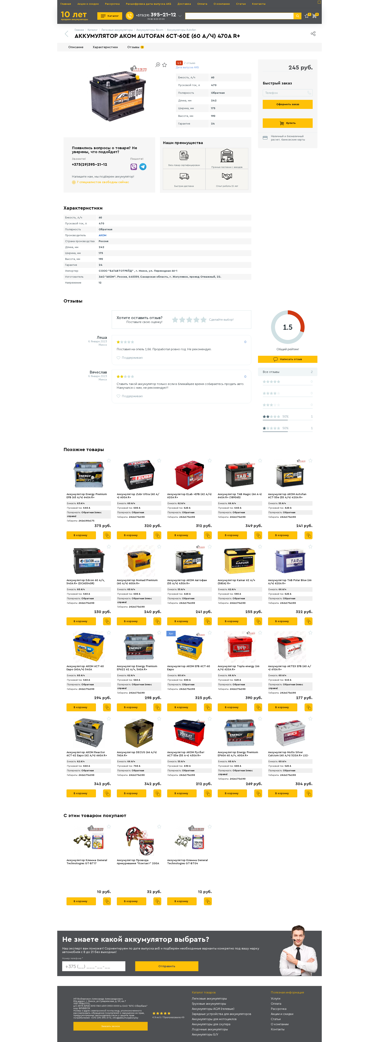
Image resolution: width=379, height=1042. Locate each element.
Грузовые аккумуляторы (209, 1003)
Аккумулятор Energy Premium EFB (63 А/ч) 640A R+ (87, 496)
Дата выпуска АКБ (187, 67)
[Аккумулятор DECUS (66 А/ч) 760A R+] (139, 733)
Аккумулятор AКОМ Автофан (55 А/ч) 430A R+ (187, 582)
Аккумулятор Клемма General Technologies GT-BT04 (187, 862)
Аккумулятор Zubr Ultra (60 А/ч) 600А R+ (138, 496)
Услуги (275, 998)
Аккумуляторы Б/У (205, 1034)
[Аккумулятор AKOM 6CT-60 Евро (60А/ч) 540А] (89, 647)
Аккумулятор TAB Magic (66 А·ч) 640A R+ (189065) (240, 496)
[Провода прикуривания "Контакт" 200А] (139, 841)
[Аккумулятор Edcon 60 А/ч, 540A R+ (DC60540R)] (89, 561)
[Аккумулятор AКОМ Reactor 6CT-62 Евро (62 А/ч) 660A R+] (89, 733)
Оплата (202, 4)
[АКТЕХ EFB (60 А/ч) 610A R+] (290, 647)
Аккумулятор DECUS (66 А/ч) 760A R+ (137, 754)
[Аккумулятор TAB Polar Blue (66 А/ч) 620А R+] (290, 561)
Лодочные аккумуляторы (210, 1029)
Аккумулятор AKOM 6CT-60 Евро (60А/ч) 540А (85, 668)
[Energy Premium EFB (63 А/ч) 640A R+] (89, 475)
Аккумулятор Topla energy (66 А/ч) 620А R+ (238, 668)
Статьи (241, 4)
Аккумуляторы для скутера (211, 1024)
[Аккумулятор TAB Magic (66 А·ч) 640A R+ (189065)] (240, 475)
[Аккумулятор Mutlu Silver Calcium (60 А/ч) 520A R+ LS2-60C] (290, 733)
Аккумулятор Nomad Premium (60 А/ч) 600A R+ (137, 582)
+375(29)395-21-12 (89, 165)
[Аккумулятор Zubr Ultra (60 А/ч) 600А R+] (139, 475)
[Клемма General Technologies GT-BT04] (189, 841)
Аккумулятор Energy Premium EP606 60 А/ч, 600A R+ (238, 754)
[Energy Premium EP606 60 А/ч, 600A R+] (240, 733)
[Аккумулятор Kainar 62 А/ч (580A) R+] (240, 561)
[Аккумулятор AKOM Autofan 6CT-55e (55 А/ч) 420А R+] (290, 475)
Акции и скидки (88, 4)
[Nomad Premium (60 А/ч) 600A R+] (139, 561)
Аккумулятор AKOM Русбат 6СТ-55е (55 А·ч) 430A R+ (186, 754)
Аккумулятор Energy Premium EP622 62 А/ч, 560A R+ (137, 668)
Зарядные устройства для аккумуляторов (221, 1014)
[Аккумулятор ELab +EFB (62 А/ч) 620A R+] (189, 475)
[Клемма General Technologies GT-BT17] (89, 841)
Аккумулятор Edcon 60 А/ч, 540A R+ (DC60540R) (86, 582)
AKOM (102, 235)
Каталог (113, 16)
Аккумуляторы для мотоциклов (214, 1019)
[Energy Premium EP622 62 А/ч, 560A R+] (139, 647)
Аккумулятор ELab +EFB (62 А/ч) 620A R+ (189, 496)
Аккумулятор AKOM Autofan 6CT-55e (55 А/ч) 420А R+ (287, 496)
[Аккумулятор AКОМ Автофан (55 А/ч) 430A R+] (189, 561)
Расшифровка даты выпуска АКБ (148, 4)
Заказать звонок (110, 1026)
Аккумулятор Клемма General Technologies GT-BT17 (87, 862)
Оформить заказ (287, 104)
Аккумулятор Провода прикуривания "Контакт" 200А (138, 862)
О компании (222, 4)
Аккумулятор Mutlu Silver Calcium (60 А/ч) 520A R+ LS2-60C (288, 755)
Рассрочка (112, 4)
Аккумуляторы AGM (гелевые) (213, 1009)
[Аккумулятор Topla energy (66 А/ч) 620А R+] (240, 647)
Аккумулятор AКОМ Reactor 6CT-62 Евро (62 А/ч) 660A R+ (87, 754)
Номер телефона (72, 958)
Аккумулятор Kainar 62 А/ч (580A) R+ (236, 582)
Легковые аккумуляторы (209, 998)
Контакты (258, 4)
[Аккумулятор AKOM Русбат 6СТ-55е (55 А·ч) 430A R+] (189, 733)
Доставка (184, 4)
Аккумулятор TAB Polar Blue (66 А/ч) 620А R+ (289, 582)
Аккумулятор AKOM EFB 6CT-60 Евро (188, 668)
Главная (65, 4)
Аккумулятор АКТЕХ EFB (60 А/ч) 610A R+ (289, 668)
